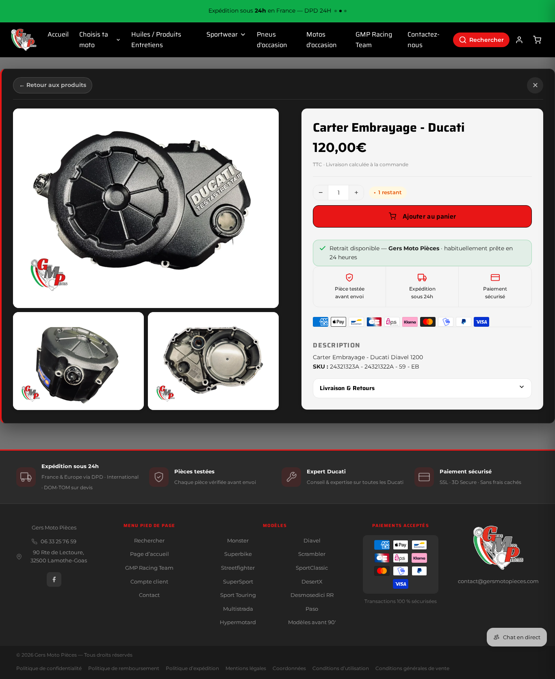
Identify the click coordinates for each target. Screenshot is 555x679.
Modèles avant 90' (312, 622)
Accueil (58, 34)
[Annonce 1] (335, 11)
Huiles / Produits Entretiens (156, 39)
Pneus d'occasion (272, 39)
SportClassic (312, 567)
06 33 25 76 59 (58, 541)
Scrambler (311, 554)
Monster (238, 540)
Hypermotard (238, 622)
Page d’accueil (149, 554)
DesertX (312, 581)
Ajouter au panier (429, 216)
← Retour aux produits (52, 85)
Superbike (238, 554)
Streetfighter (238, 567)
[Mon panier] (537, 40)
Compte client (149, 581)
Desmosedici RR (312, 595)
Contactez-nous (424, 39)
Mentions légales (245, 668)
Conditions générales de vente (412, 668)
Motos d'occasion (321, 39)
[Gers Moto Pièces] (24, 40)
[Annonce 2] (340, 11)
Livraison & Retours (347, 388)
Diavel (312, 540)
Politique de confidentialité (49, 668)
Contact (149, 595)
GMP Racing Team (374, 39)
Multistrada (238, 608)
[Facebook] (54, 579)
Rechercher (149, 540)
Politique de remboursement (123, 668)
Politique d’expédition (192, 668)
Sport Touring (238, 595)
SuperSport (238, 581)
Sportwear (222, 34)
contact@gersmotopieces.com (498, 581)
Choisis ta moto (93, 39)
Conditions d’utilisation (340, 668)
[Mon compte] (519, 40)
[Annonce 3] (345, 11)
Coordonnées (289, 668)
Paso (312, 608)
